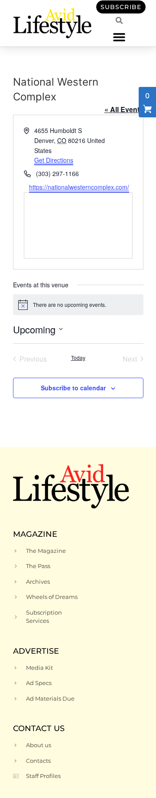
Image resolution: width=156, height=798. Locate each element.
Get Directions (53, 160)
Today (78, 357)
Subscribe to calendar (73, 387)
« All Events (123, 109)
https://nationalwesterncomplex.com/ (79, 187)
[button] (119, 37)
